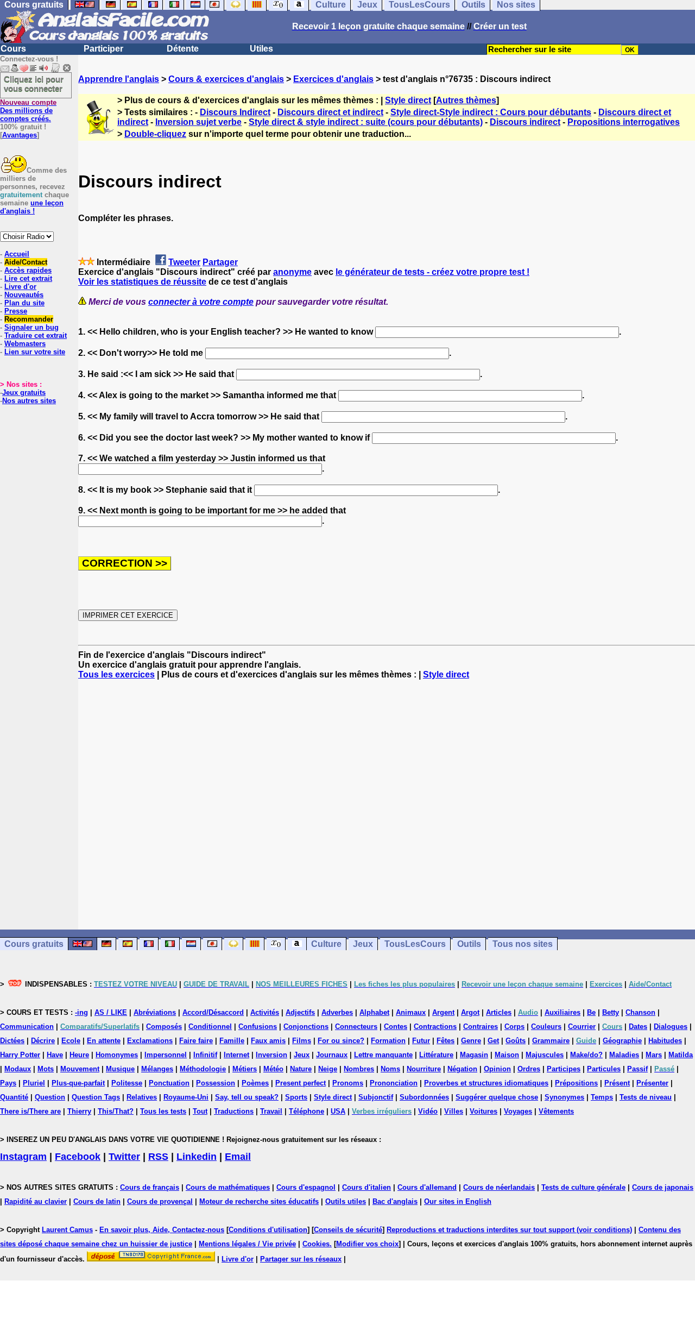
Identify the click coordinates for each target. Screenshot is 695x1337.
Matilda (680, 1055)
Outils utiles (345, 1201)
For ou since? (341, 1041)
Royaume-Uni (185, 1097)
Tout (200, 1111)
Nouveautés (23, 295)
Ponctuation (169, 1083)
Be (591, 1012)
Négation (462, 1069)
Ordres (528, 1069)
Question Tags (96, 1097)
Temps (602, 1097)
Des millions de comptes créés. (28, 110)
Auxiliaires (562, 1012)
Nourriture (424, 1069)
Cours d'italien (366, 1187)
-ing (81, 1012)
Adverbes (337, 1012)
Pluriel (34, 1083)
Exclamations (150, 1041)
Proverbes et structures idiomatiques (486, 1083)
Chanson (640, 1012)
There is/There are (30, 1111)
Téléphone (306, 1111)
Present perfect (300, 1083)
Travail (271, 1111)
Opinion (497, 1069)
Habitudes (665, 1041)
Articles (498, 1012)
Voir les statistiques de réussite (142, 281)
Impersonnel (165, 1055)
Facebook (77, 1156)
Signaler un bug (31, 327)
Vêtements (556, 1111)
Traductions (234, 1111)
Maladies (624, 1055)
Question (50, 1097)
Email (238, 1156)
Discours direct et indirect (330, 112)
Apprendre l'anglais (118, 79)
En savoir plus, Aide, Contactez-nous (161, 1230)
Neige (327, 1069)
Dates (638, 1026)
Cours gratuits (34, 944)
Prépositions (576, 1083)
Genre (471, 1041)
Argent (443, 1012)
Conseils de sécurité (348, 1230)
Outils (469, 944)
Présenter (652, 1083)
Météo (273, 1069)
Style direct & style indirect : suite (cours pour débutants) (366, 122)
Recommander (28, 319)
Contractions (435, 1026)
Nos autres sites (29, 401)
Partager (220, 262)
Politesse (126, 1083)
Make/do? (586, 1055)
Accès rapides (28, 270)
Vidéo (428, 1111)
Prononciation (394, 1083)
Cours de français (149, 1187)
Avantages (19, 135)
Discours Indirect (235, 112)
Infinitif (205, 1055)
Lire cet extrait (28, 278)
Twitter (124, 1156)
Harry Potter (20, 1055)
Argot (470, 1012)
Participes (563, 1069)
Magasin (474, 1055)
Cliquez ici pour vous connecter (34, 83)
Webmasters (25, 344)
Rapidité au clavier (35, 1201)
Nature (301, 1069)
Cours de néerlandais (499, 1187)
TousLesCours (415, 944)
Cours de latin (97, 1201)
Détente (183, 48)
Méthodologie (203, 1069)
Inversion (271, 1055)
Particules (604, 1069)
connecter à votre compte (201, 301)
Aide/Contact (25, 262)
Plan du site (24, 303)
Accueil (16, 254)
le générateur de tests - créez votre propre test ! (432, 272)
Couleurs (546, 1026)
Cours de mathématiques (228, 1187)
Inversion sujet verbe (198, 122)
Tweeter (184, 262)
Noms (390, 1069)
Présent (617, 1083)
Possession (215, 1083)
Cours (13, 48)
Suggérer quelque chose (497, 1097)
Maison (507, 1055)
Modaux (17, 1069)
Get (493, 1041)
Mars (654, 1055)
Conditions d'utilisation (268, 1230)
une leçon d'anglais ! (32, 207)
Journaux (332, 1055)
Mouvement (79, 1069)
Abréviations (155, 1012)
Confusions (257, 1026)
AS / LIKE (110, 1012)
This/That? (116, 1111)
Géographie (622, 1041)
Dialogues (670, 1026)
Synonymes (564, 1097)
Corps (514, 1026)
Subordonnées (424, 1097)
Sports (296, 1097)
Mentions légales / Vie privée (247, 1244)
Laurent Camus (67, 1230)
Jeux (363, 944)
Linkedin (196, 1156)
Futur (421, 1041)
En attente (104, 1041)
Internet (236, 1055)
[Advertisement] (386, 805)
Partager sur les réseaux (301, 1259)
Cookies (316, 1244)
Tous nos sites (522, 944)
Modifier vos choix (367, 1244)
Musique (120, 1069)
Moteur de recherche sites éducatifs (259, 1201)
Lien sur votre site (34, 352)
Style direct (408, 100)
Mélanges (157, 1069)
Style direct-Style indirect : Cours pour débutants (490, 112)
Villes (453, 1111)
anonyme (292, 272)
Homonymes (117, 1055)
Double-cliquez (155, 134)
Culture (326, 944)
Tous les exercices (116, 674)
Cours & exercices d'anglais (226, 79)
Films (301, 1041)
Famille (231, 1041)
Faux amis (268, 1041)
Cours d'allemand (427, 1187)
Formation (388, 1041)
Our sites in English (457, 1201)
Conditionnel (210, 1026)
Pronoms (347, 1083)
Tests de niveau (646, 1097)
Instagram (23, 1156)
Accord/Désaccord (213, 1012)
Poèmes (255, 1083)
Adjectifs (300, 1012)
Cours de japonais (662, 1187)
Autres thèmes (466, 100)
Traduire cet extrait (35, 335)
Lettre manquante (383, 1055)
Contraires (480, 1026)
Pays (8, 1083)
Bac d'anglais (395, 1201)
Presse (15, 311)
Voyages (518, 1111)
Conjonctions (305, 1026)
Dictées (12, 1041)
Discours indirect (525, 122)
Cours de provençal (160, 1201)
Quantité (14, 1097)
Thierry (79, 1111)
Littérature (436, 1055)
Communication (27, 1026)
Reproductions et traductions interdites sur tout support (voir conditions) (509, 1230)
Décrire (43, 1041)
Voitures (483, 1111)
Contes (395, 1026)
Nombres (359, 1069)
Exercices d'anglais (333, 79)
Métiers (244, 1069)
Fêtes (445, 1041)
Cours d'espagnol (306, 1187)
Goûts (516, 1041)
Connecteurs (356, 1026)
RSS (158, 1156)
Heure (79, 1055)
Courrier (582, 1026)
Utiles (261, 48)
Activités (264, 1012)
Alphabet (374, 1012)
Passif (637, 1069)
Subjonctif (375, 1097)
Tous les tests (163, 1111)
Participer (103, 48)
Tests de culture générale (583, 1187)
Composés (164, 1026)
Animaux (411, 1012)
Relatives (142, 1097)
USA (338, 1111)
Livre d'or (20, 287)
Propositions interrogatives (623, 122)
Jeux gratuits (24, 392)
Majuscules (545, 1055)
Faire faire (196, 1041)
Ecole (70, 1041)
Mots (45, 1069)
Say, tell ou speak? (247, 1097)
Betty (610, 1012)
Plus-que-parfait (78, 1083)
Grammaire (551, 1041)
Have (55, 1055)
